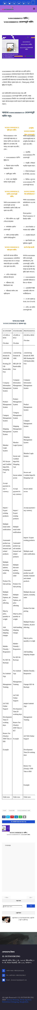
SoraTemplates (12, 1006)
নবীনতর (6, 897)
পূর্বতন (30, 897)
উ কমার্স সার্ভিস (11, 810)
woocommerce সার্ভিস (24, 810)
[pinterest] (23, 3)
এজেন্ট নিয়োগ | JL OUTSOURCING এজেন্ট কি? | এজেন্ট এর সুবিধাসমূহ (23, 919)
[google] (33, 2)
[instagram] (28, 3)
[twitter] (19, 3)
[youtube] (9, 3)
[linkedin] (14, 3)
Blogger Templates (29, 1006)
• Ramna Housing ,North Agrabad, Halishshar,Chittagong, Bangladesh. (17, 1001)
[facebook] (4, 3)
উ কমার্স (4, 810)
